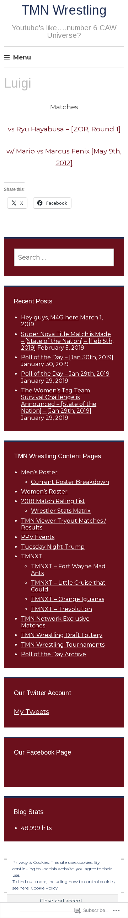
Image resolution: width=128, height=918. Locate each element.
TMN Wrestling (64, 10)
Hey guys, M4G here (50, 317)
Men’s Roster (39, 472)
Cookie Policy (44, 888)
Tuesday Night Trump (53, 546)
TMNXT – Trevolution (61, 609)
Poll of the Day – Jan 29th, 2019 (65, 373)
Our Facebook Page (42, 752)
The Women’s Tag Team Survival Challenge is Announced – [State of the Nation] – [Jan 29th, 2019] (58, 400)
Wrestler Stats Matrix (61, 510)
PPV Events (37, 537)
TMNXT (32, 556)
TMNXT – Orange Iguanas (67, 599)
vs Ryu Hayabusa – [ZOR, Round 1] (64, 129)
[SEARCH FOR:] (64, 257)
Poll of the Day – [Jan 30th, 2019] (67, 357)
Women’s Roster (44, 491)
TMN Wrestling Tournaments (63, 644)
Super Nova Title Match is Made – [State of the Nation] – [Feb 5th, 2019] (67, 341)
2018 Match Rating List (53, 501)
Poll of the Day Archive (53, 654)
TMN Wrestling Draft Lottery (61, 635)
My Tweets (31, 712)
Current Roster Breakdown (70, 482)
